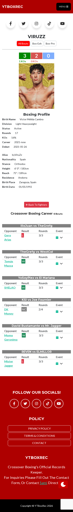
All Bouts (23, 43)
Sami (43, 483)
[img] (61, 237)
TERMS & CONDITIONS (39, 435)
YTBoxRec (12, 7)
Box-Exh (37, 43)
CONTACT (39, 443)
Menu (62, 6)
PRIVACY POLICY (39, 428)
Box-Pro (50, 43)
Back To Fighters (37, 204)
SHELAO (10, 287)
